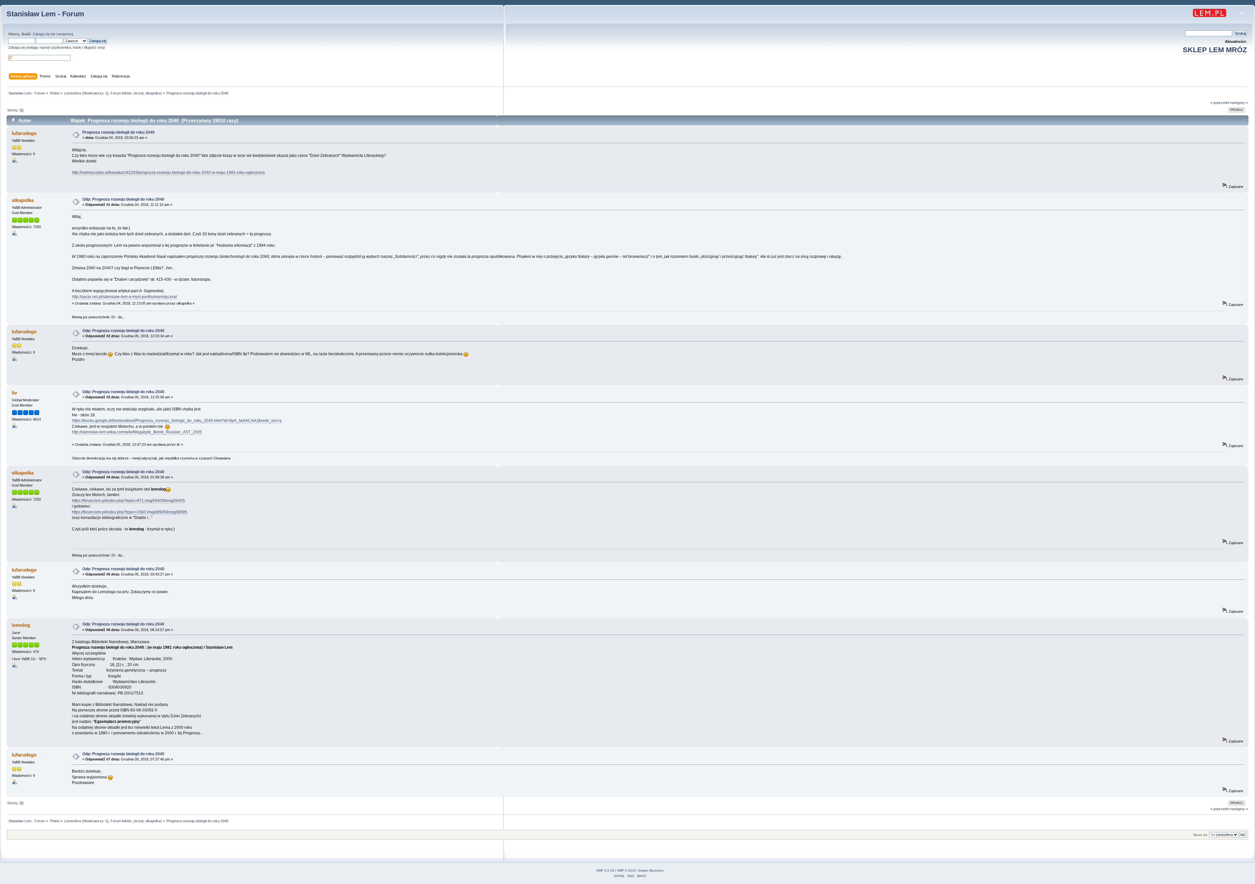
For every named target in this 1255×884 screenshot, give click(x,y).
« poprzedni (1220, 103)
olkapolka (152, 93)
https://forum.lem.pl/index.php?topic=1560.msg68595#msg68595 (129, 512)
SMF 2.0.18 (605, 870)
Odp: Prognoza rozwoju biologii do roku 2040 (123, 199)
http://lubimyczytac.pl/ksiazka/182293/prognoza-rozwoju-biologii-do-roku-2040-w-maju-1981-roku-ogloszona (168, 172)
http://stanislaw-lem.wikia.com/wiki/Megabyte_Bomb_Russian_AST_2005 (137, 432)
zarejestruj (64, 34)
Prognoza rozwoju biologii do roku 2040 (118, 132)
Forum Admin (120, 93)
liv (14, 392)
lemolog (21, 625)
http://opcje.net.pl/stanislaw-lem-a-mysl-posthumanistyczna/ (124, 296)
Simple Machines (650, 870)
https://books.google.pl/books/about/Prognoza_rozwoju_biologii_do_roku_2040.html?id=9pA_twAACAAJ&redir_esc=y (177, 420)
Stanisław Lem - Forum (45, 14)
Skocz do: (1200, 835)
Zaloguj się (41, 34)
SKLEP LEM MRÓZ (1215, 50)
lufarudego (24, 133)
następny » (1239, 103)
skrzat (138, 93)
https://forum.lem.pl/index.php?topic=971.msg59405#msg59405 (128, 500)
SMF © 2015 (626, 870)
